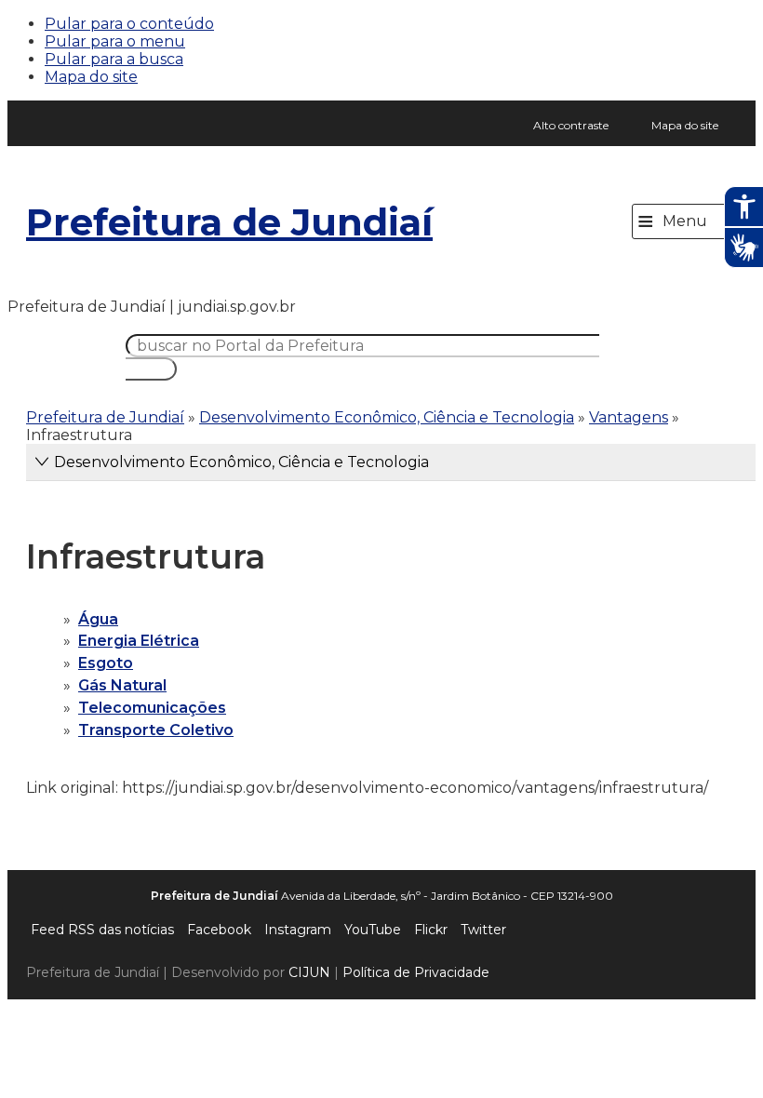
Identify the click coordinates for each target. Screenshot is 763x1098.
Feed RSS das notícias (102, 929)
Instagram (297, 929)
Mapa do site (91, 77)
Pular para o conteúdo (129, 24)
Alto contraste (571, 125)
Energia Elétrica (138, 640)
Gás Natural (122, 685)
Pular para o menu (115, 41)
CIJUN (309, 972)
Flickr (431, 929)
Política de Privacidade (415, 972)
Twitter (483, 929)
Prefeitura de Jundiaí (229, 222)
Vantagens (628, 417)
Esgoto (105, 663)
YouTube (372, 929)
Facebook (219, 929)
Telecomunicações (152, 707)
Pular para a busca (114, 59)
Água (98, 619)
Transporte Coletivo (156, 730)
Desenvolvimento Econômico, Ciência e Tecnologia (386, 417)
